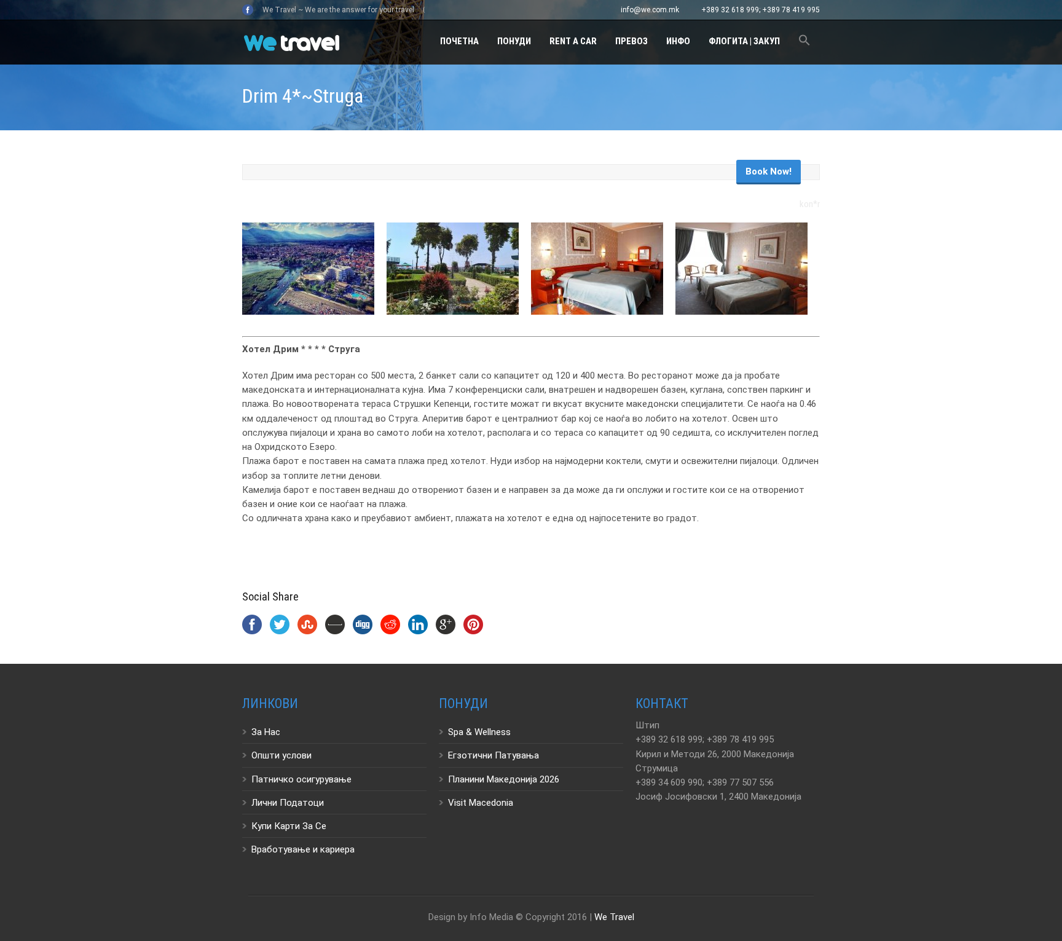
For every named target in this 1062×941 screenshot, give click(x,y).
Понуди (514, 41)
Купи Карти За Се (288, 826)
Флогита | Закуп (744, 41)
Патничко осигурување (301, 779)
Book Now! (768, 171)
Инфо (678, 41)
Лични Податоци (287, 802)
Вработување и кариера (303, 849)
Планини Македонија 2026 (503, 779)
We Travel (614, 917)
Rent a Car (573, 41)
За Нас (265, 732)
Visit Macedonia (480, 802)
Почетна (459, 41)
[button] (804, 42)
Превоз (631, 41)
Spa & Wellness (479, 732)
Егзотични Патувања (493, 755)
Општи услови (281, 755)
